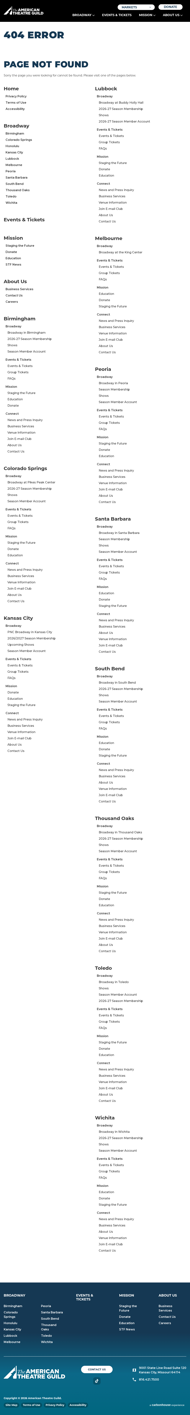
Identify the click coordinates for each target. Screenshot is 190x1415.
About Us (171, 15)
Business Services (19, 289)
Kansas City (14, 152)
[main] (95, 652)
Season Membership (114, 389)
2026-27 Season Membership (29, 339)
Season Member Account (26, 351)
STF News (13, 264)
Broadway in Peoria (113, 383)
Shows (12, 345)
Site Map (11, 1405)
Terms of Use (16, 102)
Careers (12, 302)
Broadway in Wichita (114, 1132)
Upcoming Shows (20, 644)
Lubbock (12, 158)
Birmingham (15, 133)
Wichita (11, 202)
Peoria (11, 171)
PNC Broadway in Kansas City (29, 632)
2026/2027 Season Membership (31, 638)
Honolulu (12, 146)
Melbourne (14, 165)
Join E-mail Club (19, 439)
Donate (170, 7)
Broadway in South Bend (117, 682)
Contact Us (14, 295)
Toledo (11, 196)
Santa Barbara (16, 177)
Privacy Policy (16, 96)
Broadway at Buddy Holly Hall (121, 102)
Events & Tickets (117, 15)
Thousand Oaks (18, 190)
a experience (167, 1404)
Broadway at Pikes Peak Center (31, 482)
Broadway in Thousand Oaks (120, 832)
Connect (12, 413)
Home (11, 89)
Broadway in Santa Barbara (119, 533)
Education (13, 258)
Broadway (81, 15)
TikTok (97, 1381)
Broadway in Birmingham (26, 332)
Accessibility (15, 109)
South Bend (15, 184)
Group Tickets (18, 372)
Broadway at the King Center (120, 252)
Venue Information (21, 432)
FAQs (11, 378)
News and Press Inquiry (25, 420)
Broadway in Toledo (114, 982)
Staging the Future (20, 245)
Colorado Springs (19, 140)
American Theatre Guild (23, 10)
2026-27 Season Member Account (124, 121)
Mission (145, 15)
